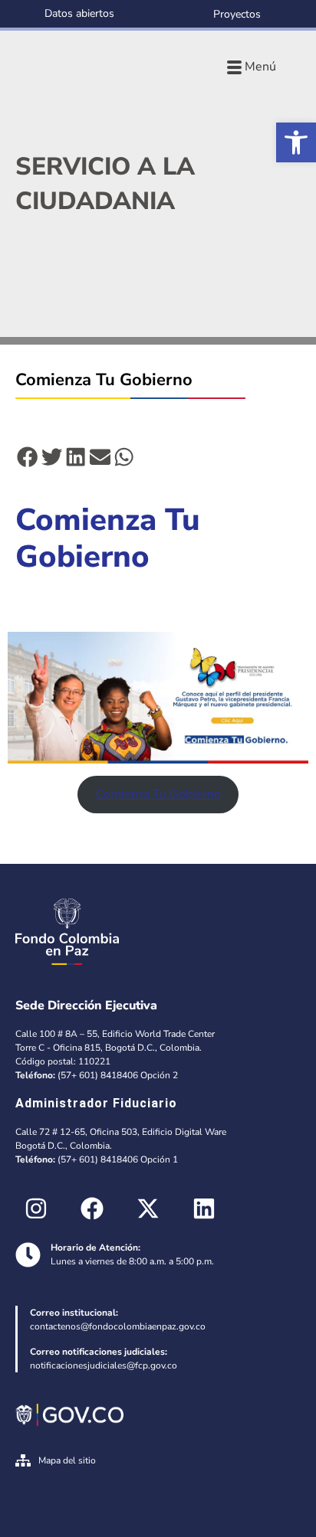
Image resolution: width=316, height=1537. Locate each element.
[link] (296, 142)
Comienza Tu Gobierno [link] (158, 794)
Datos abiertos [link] (79, 13)
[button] (27, 457)
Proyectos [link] (237, 14)
